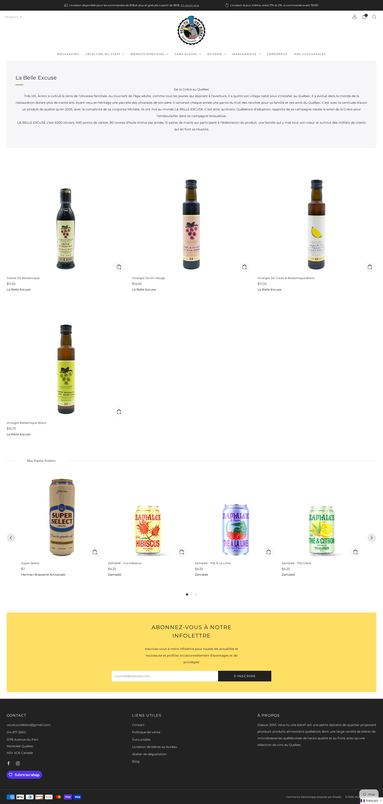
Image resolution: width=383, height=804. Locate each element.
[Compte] (354, 16)
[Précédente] (11, 538)
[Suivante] (371, 538)
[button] (371, 800)
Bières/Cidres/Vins (148, 54)
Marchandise (245, 54)
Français (12, 17)
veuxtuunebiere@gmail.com (29, 725)
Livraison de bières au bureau (154, 747)
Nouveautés (68, 54)
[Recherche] (374, 16)
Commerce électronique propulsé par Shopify (313, 796)
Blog (136, 761)
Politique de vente (146, 732)
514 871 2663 (16, 732)
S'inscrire (245, 676)
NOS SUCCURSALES (310, 54)
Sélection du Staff (103, 54)
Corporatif (277, 54)
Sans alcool (186, 54)
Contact (138, 725)
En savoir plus (190, 5)
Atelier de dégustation (149, 754)
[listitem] (131, 5)
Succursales (141, 739)
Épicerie (214, 54)
